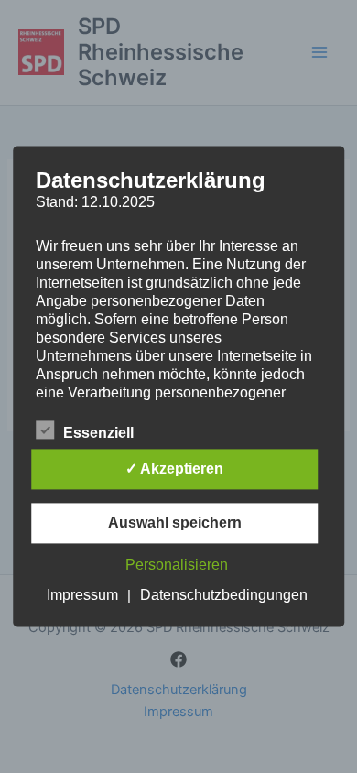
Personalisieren (176, 565)
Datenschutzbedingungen (224, 596)
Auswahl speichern (175, 523)
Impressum (82, 596)
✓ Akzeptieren (174, 469)
